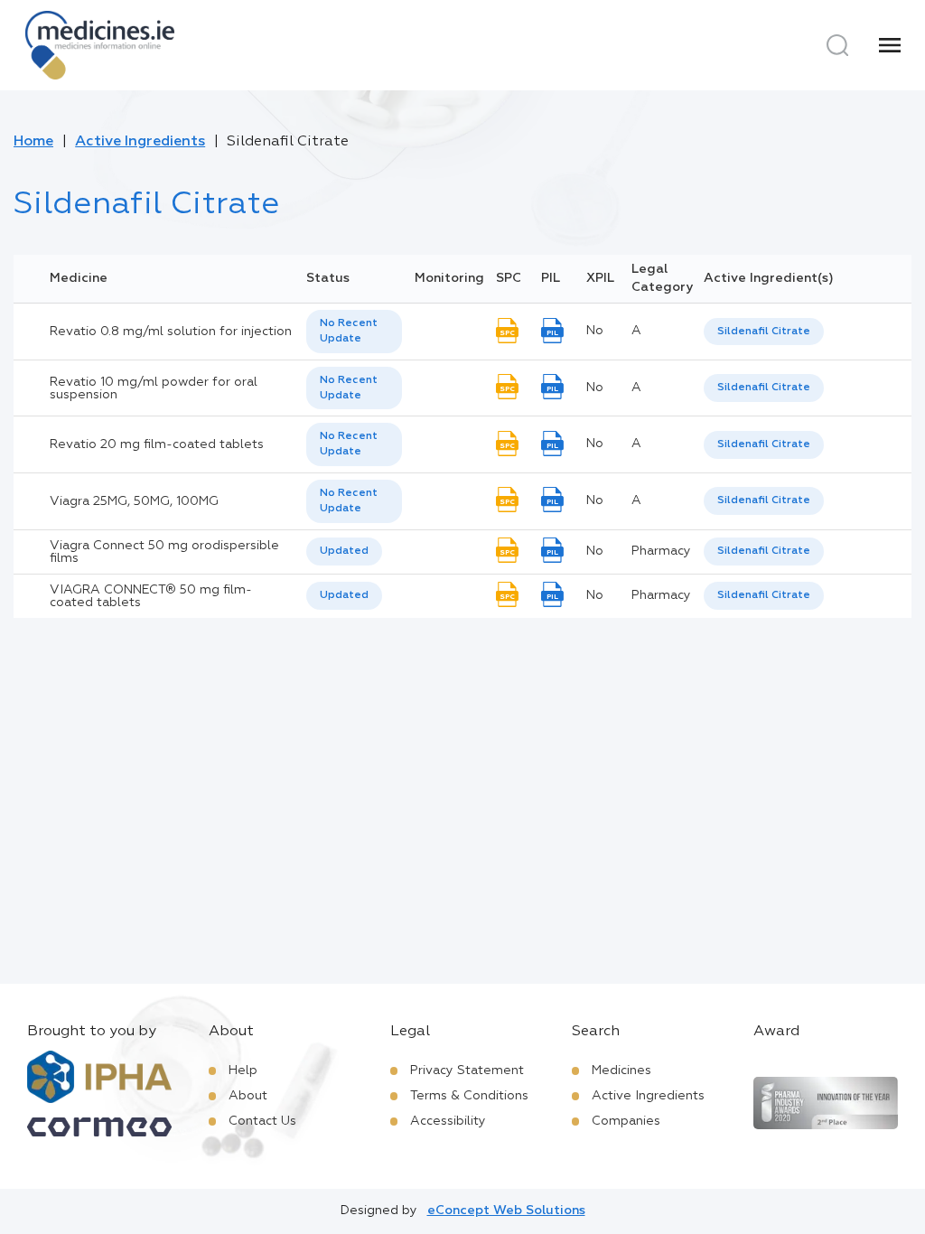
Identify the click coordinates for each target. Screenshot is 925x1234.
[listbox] (354, 331)
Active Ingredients (140, 142)
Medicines (621, 1070)
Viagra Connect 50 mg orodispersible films (164, 552)
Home (33, 142)
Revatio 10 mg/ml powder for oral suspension (153, 388)
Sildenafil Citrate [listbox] (763, 331)
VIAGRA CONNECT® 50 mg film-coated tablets (151, 596)
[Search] (837, 45)
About (248, 1095)
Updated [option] (344, 551)
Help (243, 1070)
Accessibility (448, 1121)
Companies (626, 1121)
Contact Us (262, 1121)
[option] (764, 332)
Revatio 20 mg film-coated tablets (157, 444)
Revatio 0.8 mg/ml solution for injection (171, 331)
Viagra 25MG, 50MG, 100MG (134, 501)
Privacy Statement (467, 1070)
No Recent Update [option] (349, 331)
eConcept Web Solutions (506, 1210)
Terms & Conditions (469, 1095)
